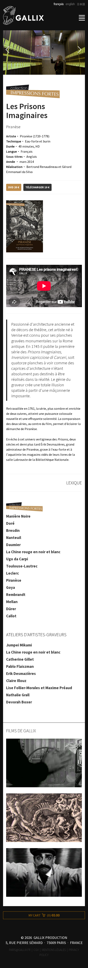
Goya (10, 587)
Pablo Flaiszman (20, 666)
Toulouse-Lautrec (21, 566)
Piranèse (13, 580)
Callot (11, 615)
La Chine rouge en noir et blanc (33, 551)
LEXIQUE (74, 483)
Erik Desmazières (21, 673)
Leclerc (12, 573)
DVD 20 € (13, 187)
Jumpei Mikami (19, 645)
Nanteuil (13, 537)
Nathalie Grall (17, 694)
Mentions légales (54, 950)
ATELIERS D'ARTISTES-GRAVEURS (36, 634)
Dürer (11, 608)
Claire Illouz (16, 680)
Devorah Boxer (19, 702)
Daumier (13, 544)
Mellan (12, 601)
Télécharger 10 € (37, 187)
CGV (36, 950)
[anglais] (69, 4)
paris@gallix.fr (19, 950)
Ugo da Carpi (17, 558)
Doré (10, 523)
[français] (59, 4)
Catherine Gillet (20, 659)
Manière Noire (18, 516)
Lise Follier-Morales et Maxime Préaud (39, 687)
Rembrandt (15, 594)
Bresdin (13, 530)
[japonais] (80, 4)
